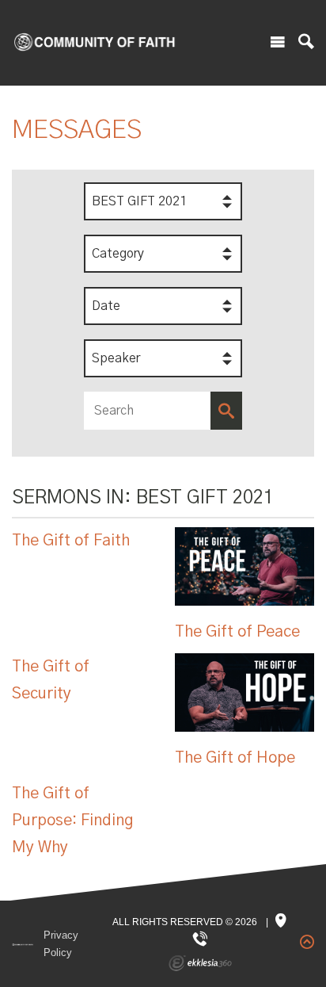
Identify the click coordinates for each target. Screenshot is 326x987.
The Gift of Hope (235, 758)
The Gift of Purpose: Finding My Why (73, 820)
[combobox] (163, 201)
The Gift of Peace (237, 632)
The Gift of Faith (71, 541)
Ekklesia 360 (200, 963)
